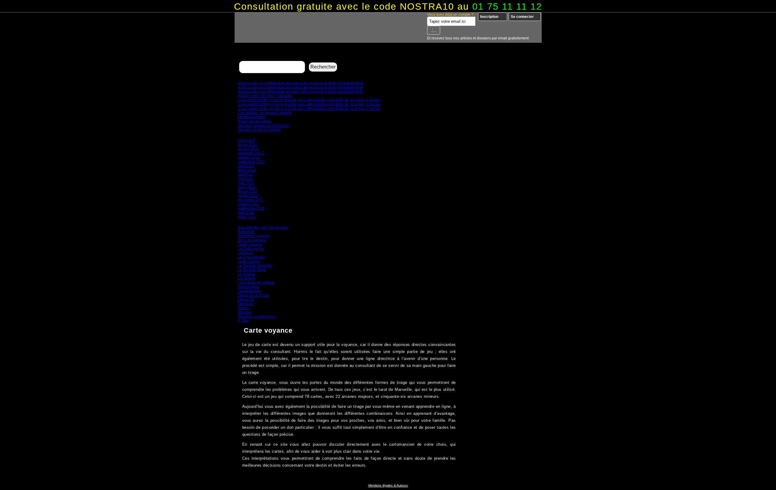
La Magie (245, 253)
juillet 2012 (247, 170)
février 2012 (247, 191)
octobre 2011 (248, 204)
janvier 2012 (248, 195)
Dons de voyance (252, 240)
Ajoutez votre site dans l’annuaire (265, 96)
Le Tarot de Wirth (252, 270)
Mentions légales (252, 117)
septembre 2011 (251, 208)
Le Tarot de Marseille (255, 265)
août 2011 (246, 212)
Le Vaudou (247, 274)
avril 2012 (246, 183)
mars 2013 (246, 140)
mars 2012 (246, 187)
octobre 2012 (248, 157)
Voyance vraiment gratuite (259, 130)
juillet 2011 (247, 217)
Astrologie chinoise (253, 236)
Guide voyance (250, 244)
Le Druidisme (249, 261)
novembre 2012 (251, 153)
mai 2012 (245, 178)
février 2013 (247, 145)
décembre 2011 (250, 200)
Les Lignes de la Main (256, 282)
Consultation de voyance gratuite (265, 113)
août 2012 (246, 166)
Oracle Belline (249, 291)
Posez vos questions (255, 121)
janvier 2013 (248, 149)
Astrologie (246, 232)
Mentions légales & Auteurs (388, 485)
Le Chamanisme (251, 257)
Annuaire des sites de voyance (263, 227)
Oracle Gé (246, 299)
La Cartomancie (251, 249)
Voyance (245, 312)
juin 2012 (245, 174)
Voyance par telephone (257, 316)
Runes (243, 308)
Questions (246, 304)
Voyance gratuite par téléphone (263, 125)
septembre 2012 (251, 161)
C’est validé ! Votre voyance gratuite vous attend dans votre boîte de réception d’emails (309, 100)
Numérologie (248, 287)
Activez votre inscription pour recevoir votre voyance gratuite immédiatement (300, 83)
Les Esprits (247, 278)
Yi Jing (243, 321)
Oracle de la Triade (253, 295)
